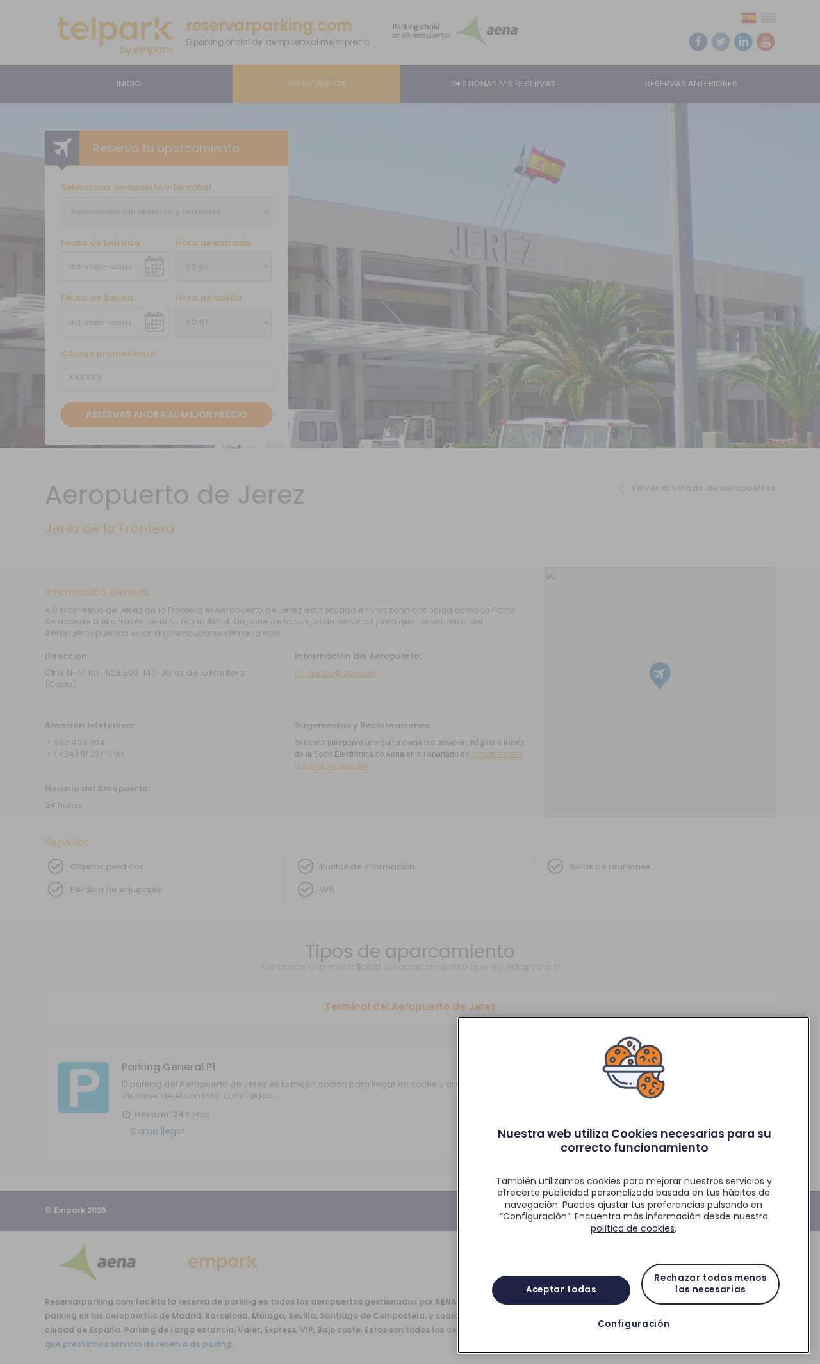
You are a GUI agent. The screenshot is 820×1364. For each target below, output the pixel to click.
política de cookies (633, 1228)
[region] (633, 1185)
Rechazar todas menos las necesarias (710, 1284)
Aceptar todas (561, 1289)
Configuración (634, 1324)
